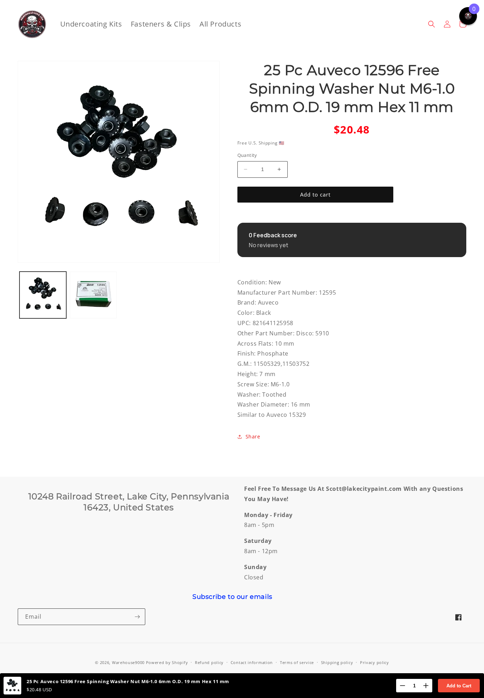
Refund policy (209, 662)
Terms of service (297, 662)
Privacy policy (374, 662)
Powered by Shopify (167, 662)
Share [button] (253, 436)
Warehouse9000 (128, 662)
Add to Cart (458, 685)
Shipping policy (337, 662)
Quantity (247, 155)
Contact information (252, 662)
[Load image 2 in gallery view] (93, 295)
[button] (431, 24)
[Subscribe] (137, 616)
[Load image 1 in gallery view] (42, 295)
